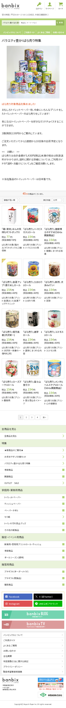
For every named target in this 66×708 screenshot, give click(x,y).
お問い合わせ (58, 32)
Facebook (14, 596)
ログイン (39, 8)
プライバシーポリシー (13, 666)
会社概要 (7, 655)
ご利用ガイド (29, 32)
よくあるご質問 (43, 32)
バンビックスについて (12, 32)
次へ (44, 417)
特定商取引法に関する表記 (15, 661)
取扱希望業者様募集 (12, 671)
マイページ (50, 8)
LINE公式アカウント (48, 603)
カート (60, 8)
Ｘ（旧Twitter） (46, 596)
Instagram (14, 603)
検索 (61, 22)
